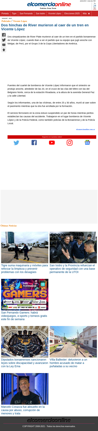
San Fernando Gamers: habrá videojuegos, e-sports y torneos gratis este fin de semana (24, 316)
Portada (5, 13)
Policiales (6, 21)
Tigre (14, 13)
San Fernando (26, 13)
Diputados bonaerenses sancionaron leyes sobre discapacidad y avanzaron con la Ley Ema (24, 363)
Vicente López (54, 13)
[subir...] (4, 50)
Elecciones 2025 (72, 13)
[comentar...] (4, 45)
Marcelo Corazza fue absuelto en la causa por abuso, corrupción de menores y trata (23, 410)
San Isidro (40, 13)
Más (85, 13)
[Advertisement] (51, 64)
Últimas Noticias (9, 225)
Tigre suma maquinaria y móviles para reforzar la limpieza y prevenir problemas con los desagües (24, 269)
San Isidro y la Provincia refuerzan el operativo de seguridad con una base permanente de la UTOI (72, 269)
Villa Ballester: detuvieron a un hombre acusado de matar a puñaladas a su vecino (68, 363)
